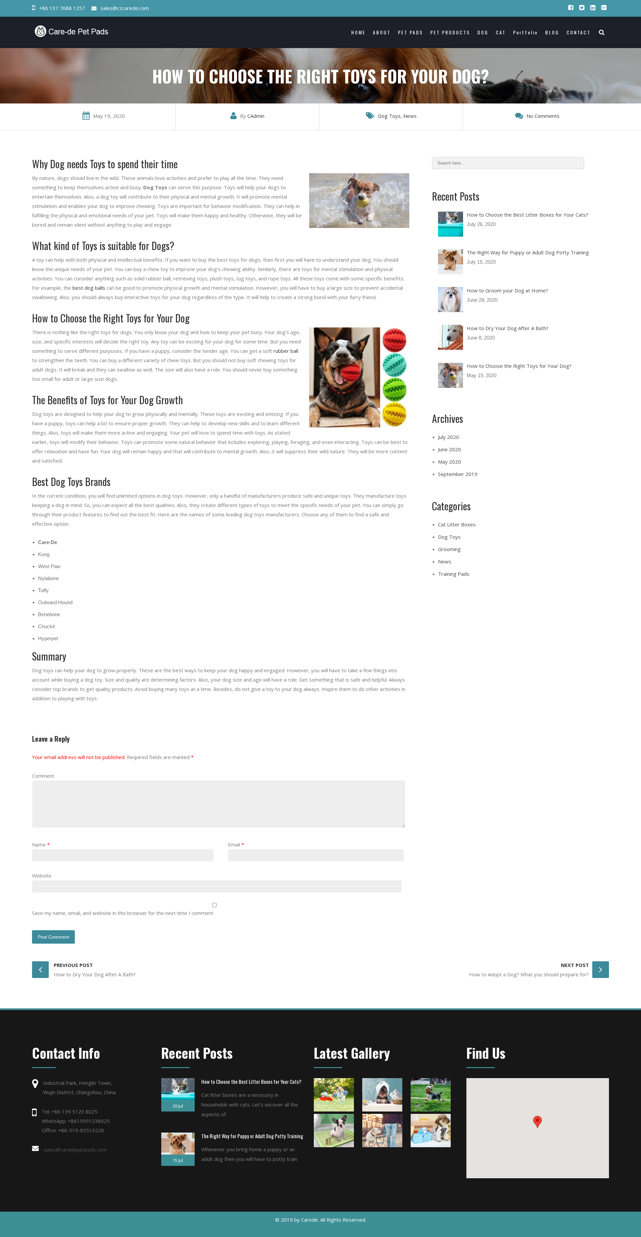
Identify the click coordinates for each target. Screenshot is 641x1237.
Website (41, 875)
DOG (482, 32)
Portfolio (525, 32)
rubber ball (285, 350)
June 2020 (449, 449)
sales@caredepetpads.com (75, 1149)
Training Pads (453, 573)
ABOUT (382, 32)
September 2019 (457, 474)
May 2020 (449, 461)
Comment (43, 775)
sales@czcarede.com (124, 8)
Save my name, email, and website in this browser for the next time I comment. (123, 913)
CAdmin (255, 115)
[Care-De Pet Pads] (104, 31)
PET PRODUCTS (450, 32)
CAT (501, 32)
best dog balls (88, 287)
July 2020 (448, 437)
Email (234, 844)
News (410, 115)
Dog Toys (389, 115)
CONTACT (579, 32)
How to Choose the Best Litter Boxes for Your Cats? (251, 1081)
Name (39, 844)
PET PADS (410, 32)
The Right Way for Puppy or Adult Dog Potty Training (252, 1136)
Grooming (449, 549)
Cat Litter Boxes (457, 524)
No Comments (543, 115)
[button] (537, 1122)
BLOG (552, 32)
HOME (358, 32)
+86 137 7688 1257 (62, 8)
